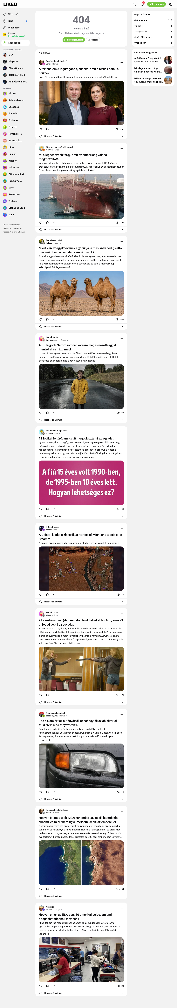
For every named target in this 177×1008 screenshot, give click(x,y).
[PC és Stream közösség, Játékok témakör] (41, 528)
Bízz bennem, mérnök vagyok (59, 147)
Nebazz (49, 243)
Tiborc (48, 615)
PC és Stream (52, 527)
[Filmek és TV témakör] (41, 338)
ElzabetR (49, 433)
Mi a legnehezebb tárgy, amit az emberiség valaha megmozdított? (73, 157)
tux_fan (49, 910)
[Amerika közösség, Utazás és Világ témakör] (41, 908)
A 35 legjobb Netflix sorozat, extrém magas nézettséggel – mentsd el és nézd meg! (79, 347)
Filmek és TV (52, 337)
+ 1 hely (60, 240)
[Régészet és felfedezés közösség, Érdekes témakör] (41, 62)
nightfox (49, 150)
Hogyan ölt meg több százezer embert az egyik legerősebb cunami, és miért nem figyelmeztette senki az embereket (78, 820)
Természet (51, 240)
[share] (54, 129)
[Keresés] (134, 4)
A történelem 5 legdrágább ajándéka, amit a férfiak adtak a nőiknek (79, 71)
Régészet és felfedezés (57, 61)
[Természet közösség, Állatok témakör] (41, 241)
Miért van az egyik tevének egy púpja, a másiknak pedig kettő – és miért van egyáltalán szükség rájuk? (80, 250)
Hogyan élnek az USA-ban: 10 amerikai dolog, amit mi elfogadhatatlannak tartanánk (75, 917)
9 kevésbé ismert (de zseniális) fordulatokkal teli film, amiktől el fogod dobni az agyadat (81, 622)
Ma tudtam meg (53, 430)
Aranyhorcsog (51, 340)
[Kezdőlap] (10, 4)
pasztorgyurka (52, 716)
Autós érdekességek (55, 713)
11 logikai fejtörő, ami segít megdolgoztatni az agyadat (76, 438)
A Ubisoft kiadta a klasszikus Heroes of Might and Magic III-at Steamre (80, 537)
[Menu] (121, 62)
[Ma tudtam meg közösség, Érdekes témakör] (41, 432)
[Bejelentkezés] (171, 4)
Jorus (48, 64)
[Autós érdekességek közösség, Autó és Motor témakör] (41, 714)
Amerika (50, 907)
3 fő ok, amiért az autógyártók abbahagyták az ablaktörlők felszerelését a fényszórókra (78, 723)
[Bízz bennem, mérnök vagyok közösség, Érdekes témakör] (41, 148)
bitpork (49, 530)
